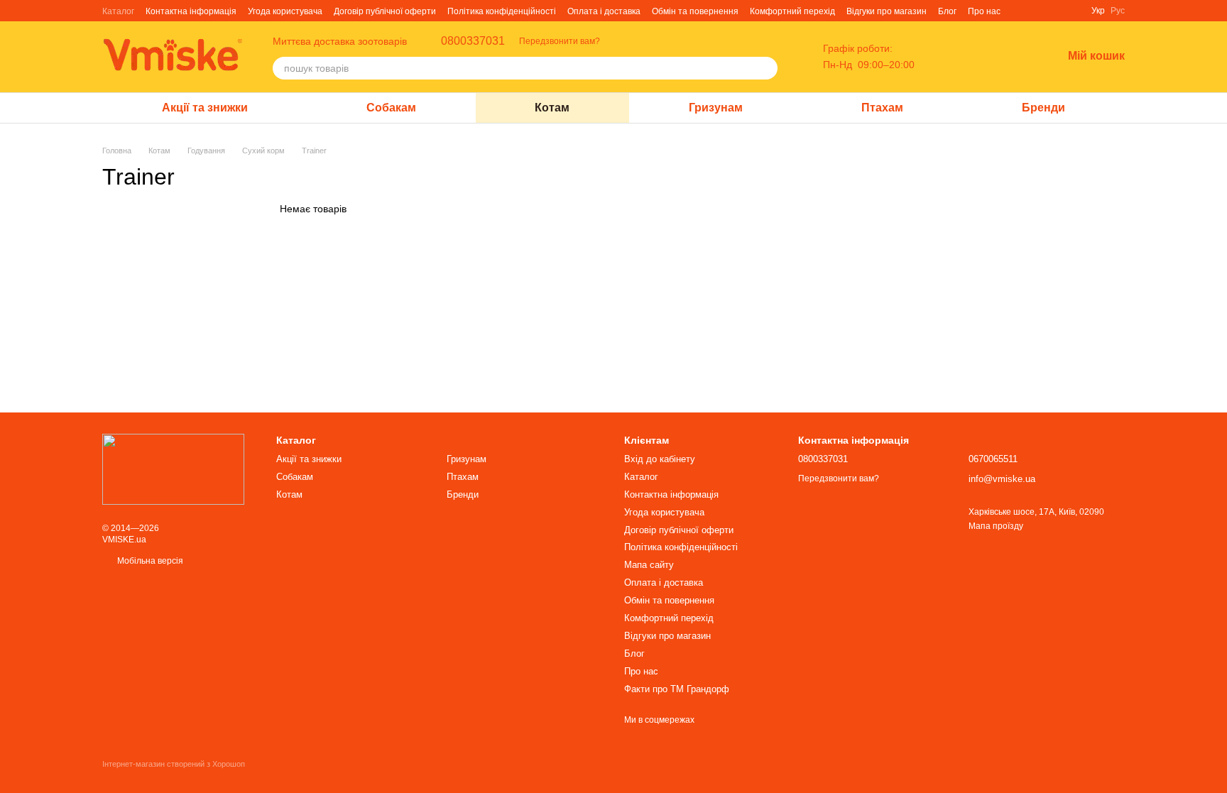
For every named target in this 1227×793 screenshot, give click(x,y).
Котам (552, 108)
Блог (947, 11)
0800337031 (473, 41)
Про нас (984, 11)
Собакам (391, 108)
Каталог (118, 11)
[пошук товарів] (766, 68)
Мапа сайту (649, 564)
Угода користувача (285, 11)
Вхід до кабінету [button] (659, 459)
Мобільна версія (149, 561)
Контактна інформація (191, 11)
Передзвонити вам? (559, 41)
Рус (1118, 10)
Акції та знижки (205, 108)
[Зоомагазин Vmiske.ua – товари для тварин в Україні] (173, 469)
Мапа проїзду (996, 526)
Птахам (882, 108)
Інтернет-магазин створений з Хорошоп (173, 764)
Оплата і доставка (603, 11)
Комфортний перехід (792, 11)
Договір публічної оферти (385, 11)
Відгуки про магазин (886, 11)
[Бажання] (1014, 56)
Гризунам (716, 108)
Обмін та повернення (695, 11)
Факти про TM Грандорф (676, 689)
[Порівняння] (977, 56)
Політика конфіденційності (501, 11)
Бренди (1043, 108)
